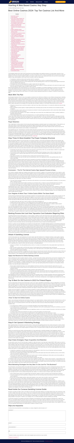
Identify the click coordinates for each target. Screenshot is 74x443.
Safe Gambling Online (15, 70)
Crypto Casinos (14, 53)
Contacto (46, 1)
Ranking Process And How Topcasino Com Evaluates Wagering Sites (18, 27)
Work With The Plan (15, 15)
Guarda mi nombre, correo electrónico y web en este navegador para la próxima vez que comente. (28, 435)
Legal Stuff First (14, 52)
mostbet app (34, 135)
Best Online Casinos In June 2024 (17, 69)
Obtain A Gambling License (16, 29)
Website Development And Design (17, 58)
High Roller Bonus (14, 57)
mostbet (60, 103)
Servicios (32, 1)
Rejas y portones (39, 1)
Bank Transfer (13, 59)
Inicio (27, 1)
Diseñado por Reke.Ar (49, 441)
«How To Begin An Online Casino (17, 35)
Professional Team (14, 60)
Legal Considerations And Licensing (18, 46)
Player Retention (14, 17)
